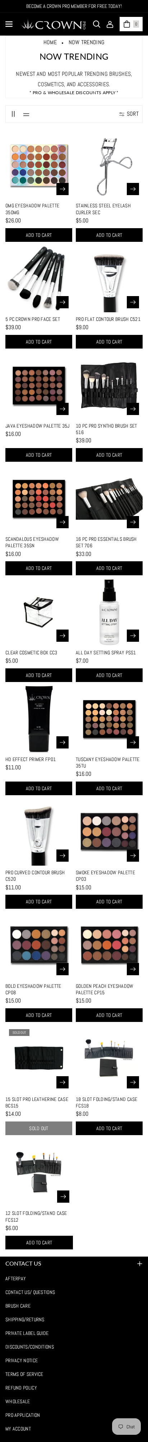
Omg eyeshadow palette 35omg (32, 208)
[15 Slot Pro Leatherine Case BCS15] (38, 1059)
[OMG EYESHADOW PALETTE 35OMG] (38, 165)
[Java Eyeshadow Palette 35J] (38, 385)
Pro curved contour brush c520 (35, 875)
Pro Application (22, 1415)
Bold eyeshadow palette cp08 (33, 989)
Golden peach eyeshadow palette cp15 (105, 989)
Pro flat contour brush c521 (108, 319)
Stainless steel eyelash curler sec (103, 208)
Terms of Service (24, 1374)
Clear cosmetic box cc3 (31, 652)
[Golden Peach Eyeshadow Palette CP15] (109, 945)
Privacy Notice (21, 1360)
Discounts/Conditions (29, 1347)
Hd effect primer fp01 (30, 759)
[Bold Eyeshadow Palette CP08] (38, 945)
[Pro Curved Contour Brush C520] (38, 832)
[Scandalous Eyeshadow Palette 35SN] (38, 498)
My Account (18, 1428)
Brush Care (18, 1306)
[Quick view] (62, 189)
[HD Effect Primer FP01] (38, 719)
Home (50, 42)
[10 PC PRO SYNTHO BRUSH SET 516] (109, 385)
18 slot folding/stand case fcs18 (107, 1102)
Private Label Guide (27, 1333)
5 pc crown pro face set (32, 319)
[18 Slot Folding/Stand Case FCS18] (109, 1059)
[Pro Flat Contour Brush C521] (109, 278)
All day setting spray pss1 (106, 652)
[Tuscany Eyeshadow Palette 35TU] (109, 719)
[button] (9, 24)
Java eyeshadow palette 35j (37, 426)
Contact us (23, 1263)
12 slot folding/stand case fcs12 (36, 1216)
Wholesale (17, 1401)
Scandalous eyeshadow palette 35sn (32, 542)
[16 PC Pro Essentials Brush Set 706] (109, 498)
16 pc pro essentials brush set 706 (106, 542)
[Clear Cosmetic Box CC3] (38, 612)
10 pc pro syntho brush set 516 (106, 429)
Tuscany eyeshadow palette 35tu (108, 762)
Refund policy (21, 1388)
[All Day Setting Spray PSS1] (109, 612)
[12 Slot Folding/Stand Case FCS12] (39, 1172)
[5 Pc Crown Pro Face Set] (38, 278)
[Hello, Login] (110, 24)
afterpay (15, 1278)
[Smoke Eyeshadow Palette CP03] (109, 832)
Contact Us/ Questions (30, 1292)
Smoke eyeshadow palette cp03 (105, 875)
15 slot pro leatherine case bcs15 (36, 1102)
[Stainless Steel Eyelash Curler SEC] (109, 165)
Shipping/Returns (25, 1319)
